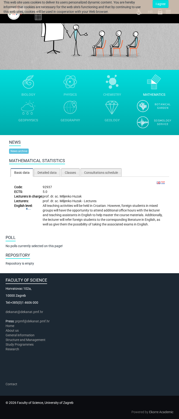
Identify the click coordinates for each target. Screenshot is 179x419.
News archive (18, 151)
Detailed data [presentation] (47, 172)
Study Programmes (20, 344)
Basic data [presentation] (22, 172)
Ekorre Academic (161, 412)
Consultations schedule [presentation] (101, 172)
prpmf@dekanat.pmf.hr (32, 321)
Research (13, 349)
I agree (160, 4)
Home (10, 326)
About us (12, 330)
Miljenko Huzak (71, 196)
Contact (11, 384)
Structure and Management (25, 340)
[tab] (21, 172)
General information (20, 335)
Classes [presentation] (70, 172)
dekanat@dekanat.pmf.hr (24, 312)
